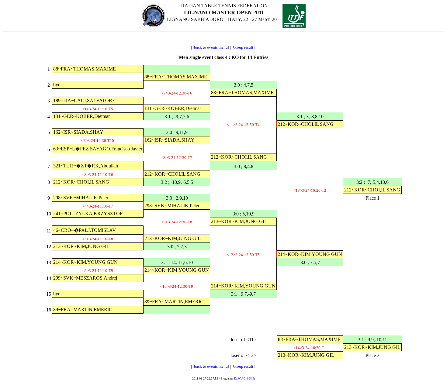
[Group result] (243, 47)
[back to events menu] (211, 47)
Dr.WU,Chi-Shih (244, 378)
